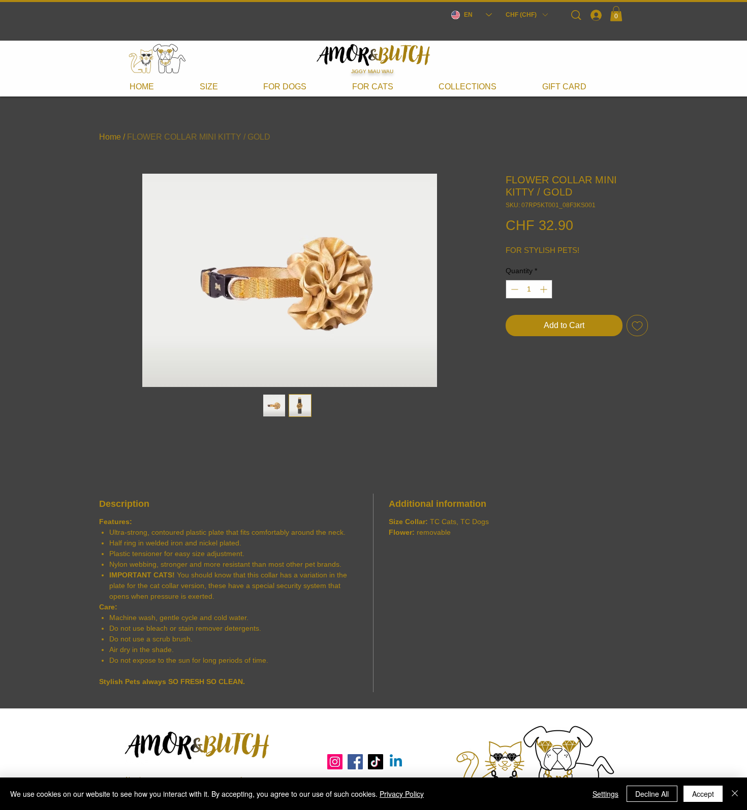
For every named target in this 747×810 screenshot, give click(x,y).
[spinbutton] (529, 289)
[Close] (735, 794)
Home (110, 137)
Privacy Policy (402, 794)
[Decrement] (513, 289)
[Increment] (544, 289)
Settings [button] (605, 794)
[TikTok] (375, 761)
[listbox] (526, 14)
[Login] (595, 14)
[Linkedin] (395, 761)
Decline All (652, 794)
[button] (526, 14)
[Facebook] (355, 761)
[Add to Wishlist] (637, 325)
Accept (703, 794)
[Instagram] (335, 761)
